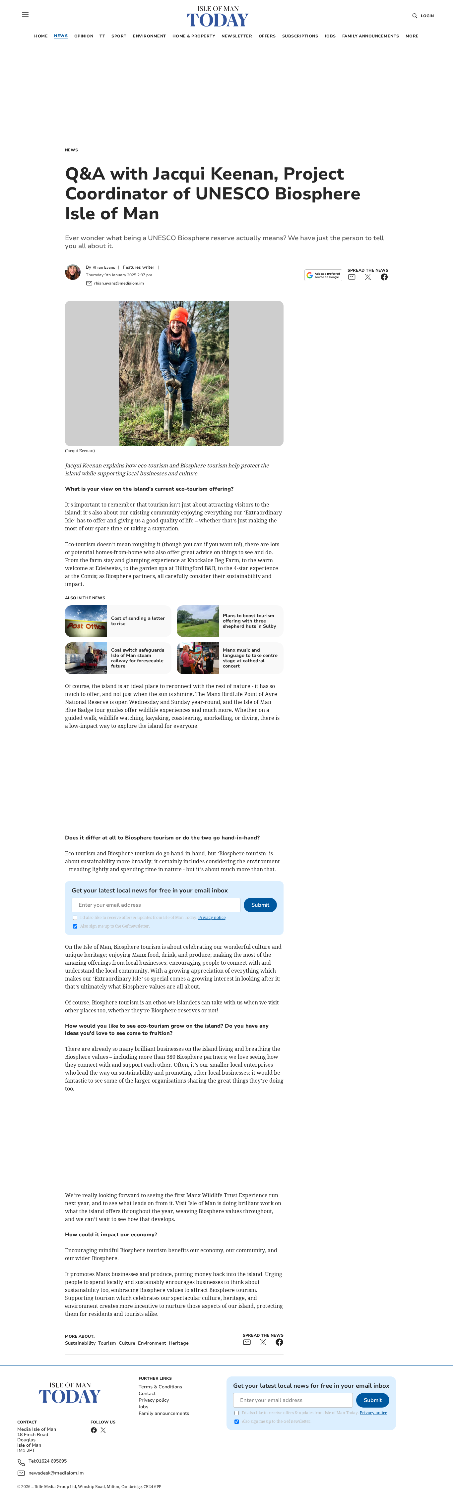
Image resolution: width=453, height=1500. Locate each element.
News (71, 150)
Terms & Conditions (160, 1387)
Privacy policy (154, 1400)
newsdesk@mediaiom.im (56, 1473)
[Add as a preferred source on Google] (323, 275)
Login (427, 16)
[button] (25, 14)
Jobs (143, 1407)
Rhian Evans (104, 267)
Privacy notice (212, 917)
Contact (147, 1393)
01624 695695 (51, 1461)
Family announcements (164, 1413)
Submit (260, 905)
